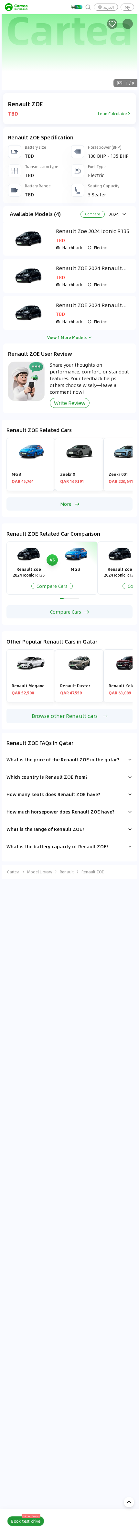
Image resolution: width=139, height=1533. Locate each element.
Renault (67, 871)
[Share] (128, 24)
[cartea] (16, 7)
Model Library (39, 871)
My (127, 7)
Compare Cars (52, 586)
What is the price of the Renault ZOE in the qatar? (62, 759)
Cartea (13, 871)
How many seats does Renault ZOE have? (53, 794)
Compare (92, 214)
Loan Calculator (112, 113)
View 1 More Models (67, 337)
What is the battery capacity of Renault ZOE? (57, 846)
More (65, 503)
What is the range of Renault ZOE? (45, 828)
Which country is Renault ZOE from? (47, 776)
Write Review (69, 403)
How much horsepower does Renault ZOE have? (60, 811)
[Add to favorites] (112, 24)
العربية (108, 7)
